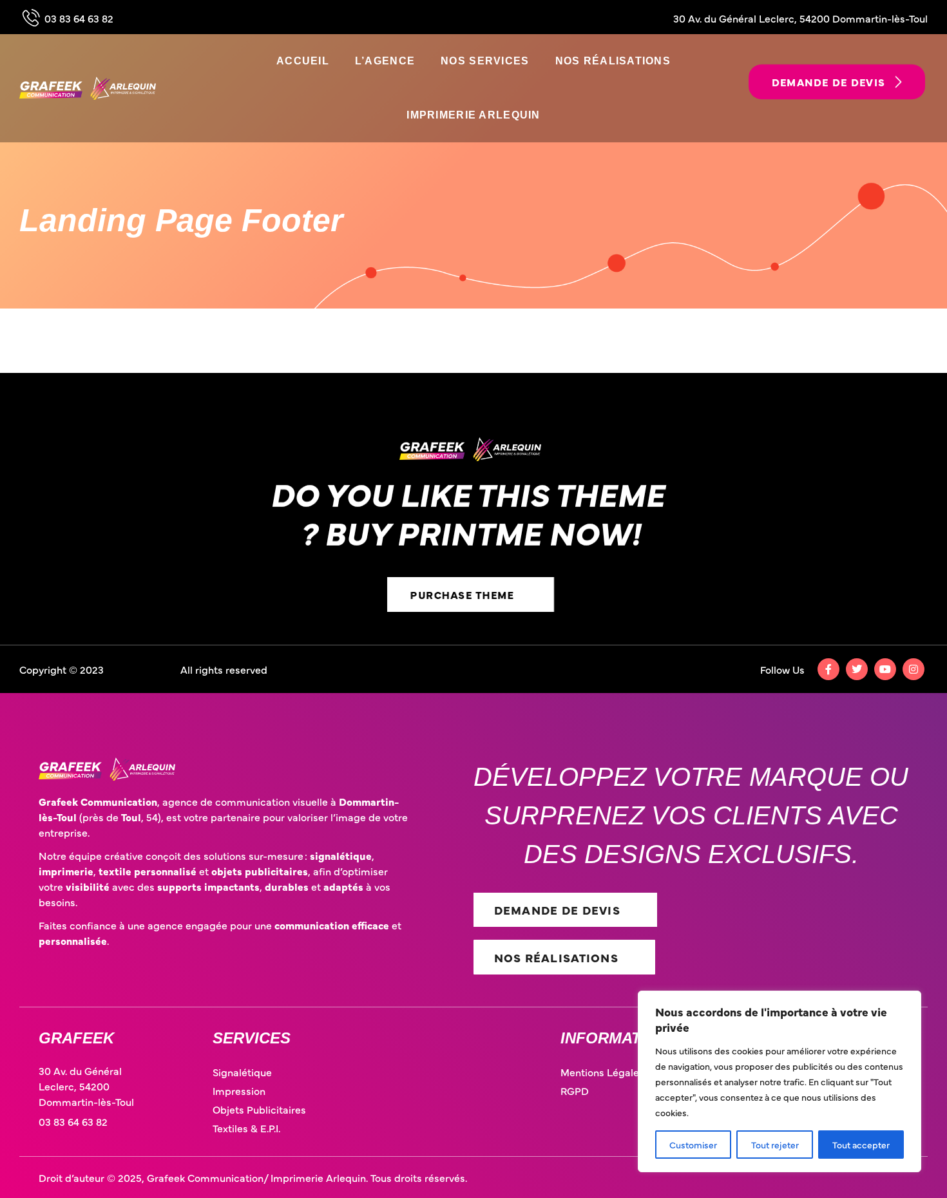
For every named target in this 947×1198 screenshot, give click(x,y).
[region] (779, 1081)
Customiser (693, 1144)
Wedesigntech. (143, 669)
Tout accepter (861, 1144)
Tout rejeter (775, 1144)
